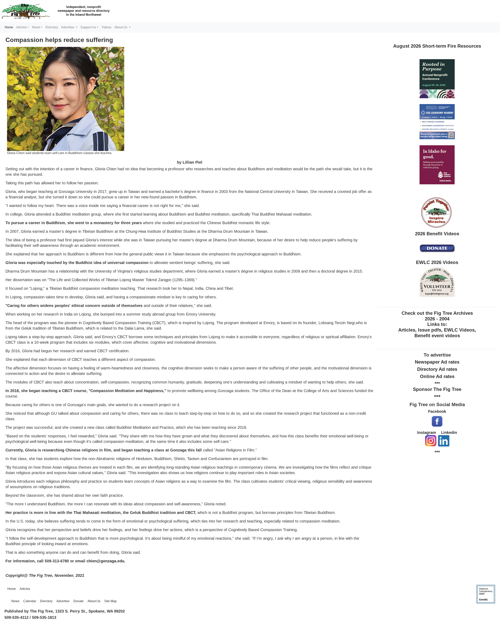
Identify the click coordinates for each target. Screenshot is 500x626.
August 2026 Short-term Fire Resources (437, 46)
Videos (106, 27)
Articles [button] (21, 27)
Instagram (426, 432)
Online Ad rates (437, 376)
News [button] (36, 27)
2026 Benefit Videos (437, 233)
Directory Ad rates (437, 369)
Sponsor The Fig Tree (437, 389)
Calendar (29, 601)
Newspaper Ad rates (437, 362)
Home (10, 27)
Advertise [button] (68, 27)
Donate (78, 601)
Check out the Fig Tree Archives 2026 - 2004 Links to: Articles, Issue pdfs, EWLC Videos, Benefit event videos (437, 324)
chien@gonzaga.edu (105, 561)
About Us (94, 601)
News (15, 601)
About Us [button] (121, 27)
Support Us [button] (88, 27)
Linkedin (449, 432)
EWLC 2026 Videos (437, 262)
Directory (52, 27)
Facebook (437, 411)
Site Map (110, 601)
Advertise (63, 601)
